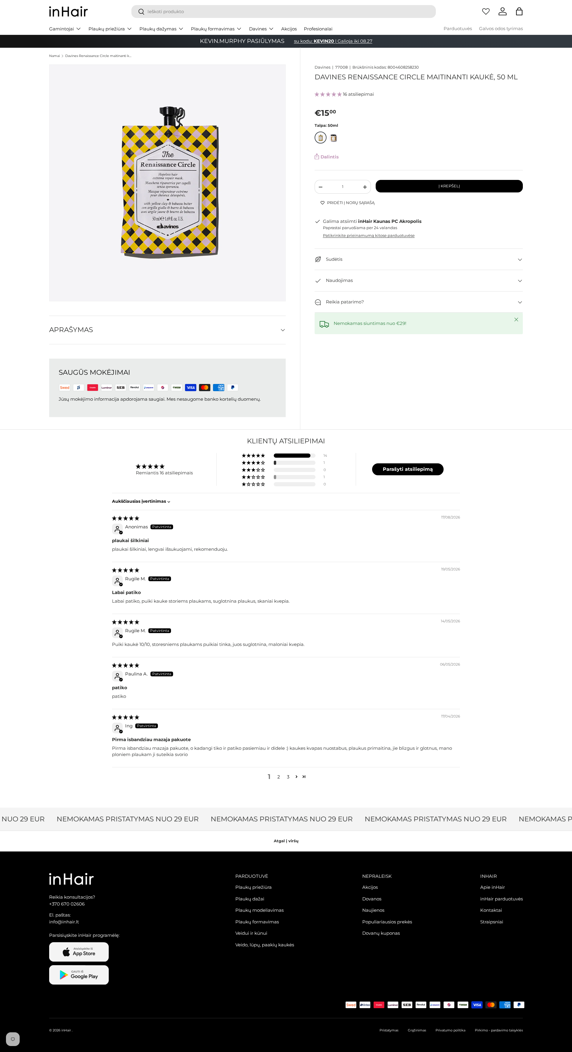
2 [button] (278, 777)
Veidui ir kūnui (251, 933)
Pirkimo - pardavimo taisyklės (499, 1030)
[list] (167, 183)
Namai (54, 56)
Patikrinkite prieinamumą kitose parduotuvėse (369, 235)
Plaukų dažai (249, 899)
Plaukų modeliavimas (259, 910)
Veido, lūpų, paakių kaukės (264, 945)
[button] (519, 11)
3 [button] (288, 777)
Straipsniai (491, 922)
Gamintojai (61, 29)
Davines (258, 29)
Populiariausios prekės (387, 922)
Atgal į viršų (286, 840)
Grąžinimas (417, 1030)
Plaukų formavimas (212, 29)
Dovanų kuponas (381, 933)
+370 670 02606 (67, 904)
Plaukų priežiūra (106, 29)
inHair (66, 1030)
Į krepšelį (449, 185)
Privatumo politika (450, 1030)
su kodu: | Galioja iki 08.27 (333, 41)
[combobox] (283, 11)
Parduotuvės (458, 28)
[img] (125, 518)
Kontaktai (491, 910)
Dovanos (371, 899)
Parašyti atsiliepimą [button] (408, 469)
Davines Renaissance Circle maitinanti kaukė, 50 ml (98, 56)
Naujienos (373, 910)
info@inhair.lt (64, 922)
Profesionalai (318, 29)
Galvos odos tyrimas (501, 28)
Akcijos (289, 29)
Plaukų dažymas (157, 29)
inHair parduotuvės (501, 899)
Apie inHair (492, 887)
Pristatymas (389, 1030)
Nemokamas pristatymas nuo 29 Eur (120, 819)
